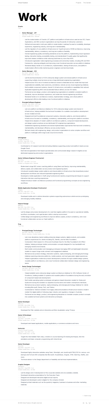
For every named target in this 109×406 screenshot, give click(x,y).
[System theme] (89, 403)
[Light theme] (83, 403)
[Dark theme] (86, 403)
